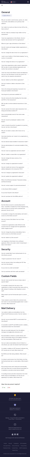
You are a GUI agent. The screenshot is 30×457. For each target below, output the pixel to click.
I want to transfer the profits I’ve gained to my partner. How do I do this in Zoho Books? (14, 126)
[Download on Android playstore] (13, 435)
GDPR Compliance (23, 448)
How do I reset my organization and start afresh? (13, 150)
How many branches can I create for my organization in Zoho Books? (14, 137)
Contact (5, 443)
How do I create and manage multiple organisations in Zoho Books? (14, 48)
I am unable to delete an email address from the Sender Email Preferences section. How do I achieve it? (14, 313)
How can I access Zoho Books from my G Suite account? (12, 220)
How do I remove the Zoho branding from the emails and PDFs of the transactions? (14, 98)
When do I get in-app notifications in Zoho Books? (13, 43)
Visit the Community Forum (15, 399)
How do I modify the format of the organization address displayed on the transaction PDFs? (12, 168)
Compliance (16, 443)
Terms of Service (15, 445)
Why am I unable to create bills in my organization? (13, 154)
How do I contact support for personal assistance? (13, 185)
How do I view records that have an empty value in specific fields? (13, 281)
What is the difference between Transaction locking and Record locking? (13, 180)
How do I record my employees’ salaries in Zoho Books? (12, 120)
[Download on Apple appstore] (15, 435)
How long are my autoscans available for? (11, 94)
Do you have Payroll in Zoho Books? (10, 192)
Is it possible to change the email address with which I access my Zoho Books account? (14, 214)
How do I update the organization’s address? (12, 176)
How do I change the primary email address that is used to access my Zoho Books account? (13, 233)
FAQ (8, 2)
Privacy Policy (24, 445)
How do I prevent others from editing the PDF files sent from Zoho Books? (13, 263)
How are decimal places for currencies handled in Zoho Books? (14, 146)
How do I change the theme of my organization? (13, 61)
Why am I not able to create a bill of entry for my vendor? (13, 131)
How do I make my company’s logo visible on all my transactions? (13, 33)
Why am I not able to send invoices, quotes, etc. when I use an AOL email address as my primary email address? (14, 21)
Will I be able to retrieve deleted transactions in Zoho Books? (14, 104)
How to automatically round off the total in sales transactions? (13, 115)
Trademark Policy (6, 448)
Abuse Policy (15, 450)
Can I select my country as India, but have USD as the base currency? (14, 28)
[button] (12, 2)
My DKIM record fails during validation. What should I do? (14, 354)
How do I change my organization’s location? (12, 163)
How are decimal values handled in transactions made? (14, 141)
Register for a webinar (15, 409)
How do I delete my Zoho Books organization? (12, 79)
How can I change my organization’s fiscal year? (12, 172)
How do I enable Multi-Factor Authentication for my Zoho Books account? (13, 254)
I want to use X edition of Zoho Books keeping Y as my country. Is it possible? (14, 57)
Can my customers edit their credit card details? (13, 271)
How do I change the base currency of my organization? (11, 158)
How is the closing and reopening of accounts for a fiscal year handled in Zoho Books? (13, 89)
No (9, 387)
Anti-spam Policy (6, 445)
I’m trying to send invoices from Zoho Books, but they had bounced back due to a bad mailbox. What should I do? (14, 361)
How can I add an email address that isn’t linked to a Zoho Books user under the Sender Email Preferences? (14, 343)
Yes (4, 387)
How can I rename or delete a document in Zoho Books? (12, 84)
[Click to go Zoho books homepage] (4, 2)
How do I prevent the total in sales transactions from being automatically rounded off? (14, 109)
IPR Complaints (23, 443)
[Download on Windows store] (17, 435)
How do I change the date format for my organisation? (14, 52)
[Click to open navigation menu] (2, 5)
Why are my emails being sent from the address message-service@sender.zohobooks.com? (12, 331)
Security (10, 443)
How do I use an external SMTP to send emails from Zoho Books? (13, 320)
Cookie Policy (15, 448)
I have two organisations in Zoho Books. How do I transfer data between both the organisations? (13, 38)
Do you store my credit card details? (10, 268)
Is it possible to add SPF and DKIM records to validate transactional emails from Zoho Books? (14, 325)
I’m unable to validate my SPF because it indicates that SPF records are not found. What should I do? (14, 349)
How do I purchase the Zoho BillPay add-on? (12, 196)
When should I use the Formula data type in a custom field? (14, 295)
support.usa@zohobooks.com (15, 429)
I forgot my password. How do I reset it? (11, 258)
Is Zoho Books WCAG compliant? (9, 189)
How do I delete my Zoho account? (9, 237)
